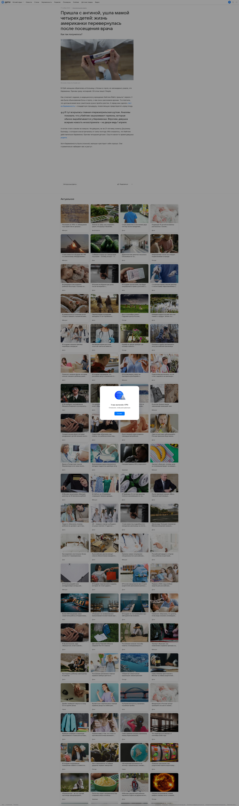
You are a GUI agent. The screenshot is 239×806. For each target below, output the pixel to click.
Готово (119, 413)
